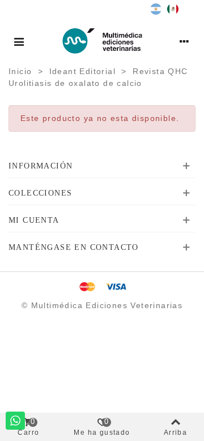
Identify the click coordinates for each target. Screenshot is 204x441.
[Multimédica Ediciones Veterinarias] (102, 41)
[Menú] (19, 40)
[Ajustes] (185, 40)
